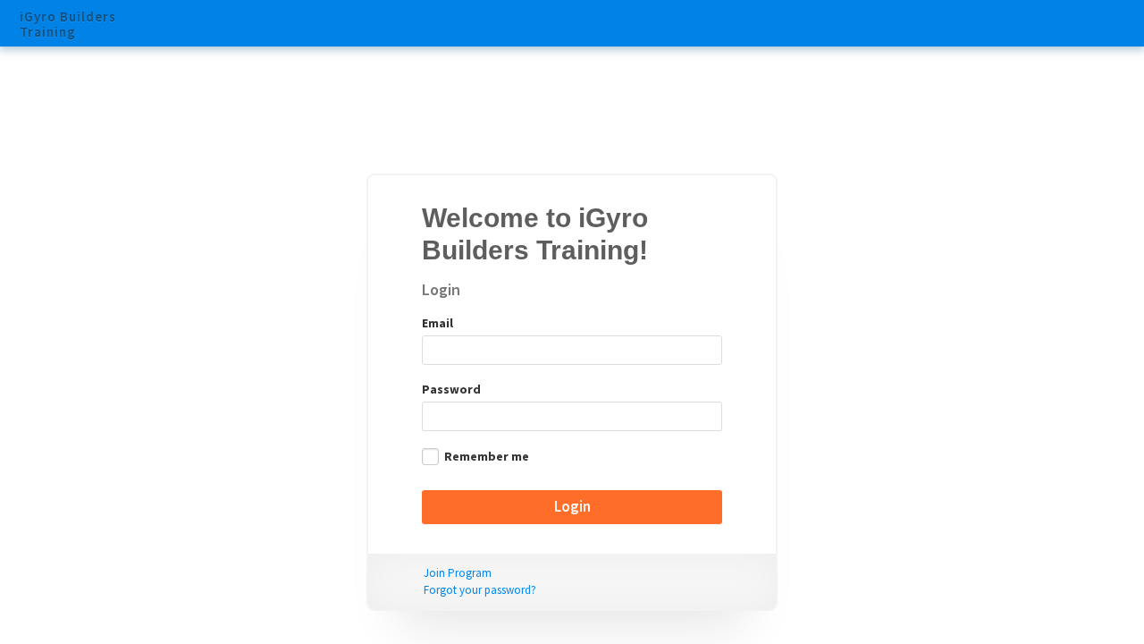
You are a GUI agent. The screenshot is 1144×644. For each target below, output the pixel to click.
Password (451, 389)
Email (437, 323)
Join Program (458, 572)
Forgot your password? (480, 589)
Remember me (486, 456)
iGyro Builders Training (68, 25)
